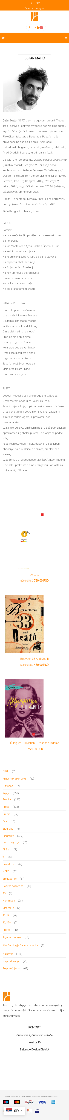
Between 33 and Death (34, 658)
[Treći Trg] (34, 16)
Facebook (28, 8)
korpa (32, 27)
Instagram (40, 8)
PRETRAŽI (34, 3)
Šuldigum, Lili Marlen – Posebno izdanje (34, 743)
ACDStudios (54, 1096)
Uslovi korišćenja (36, 1096)
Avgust (34, 574)
